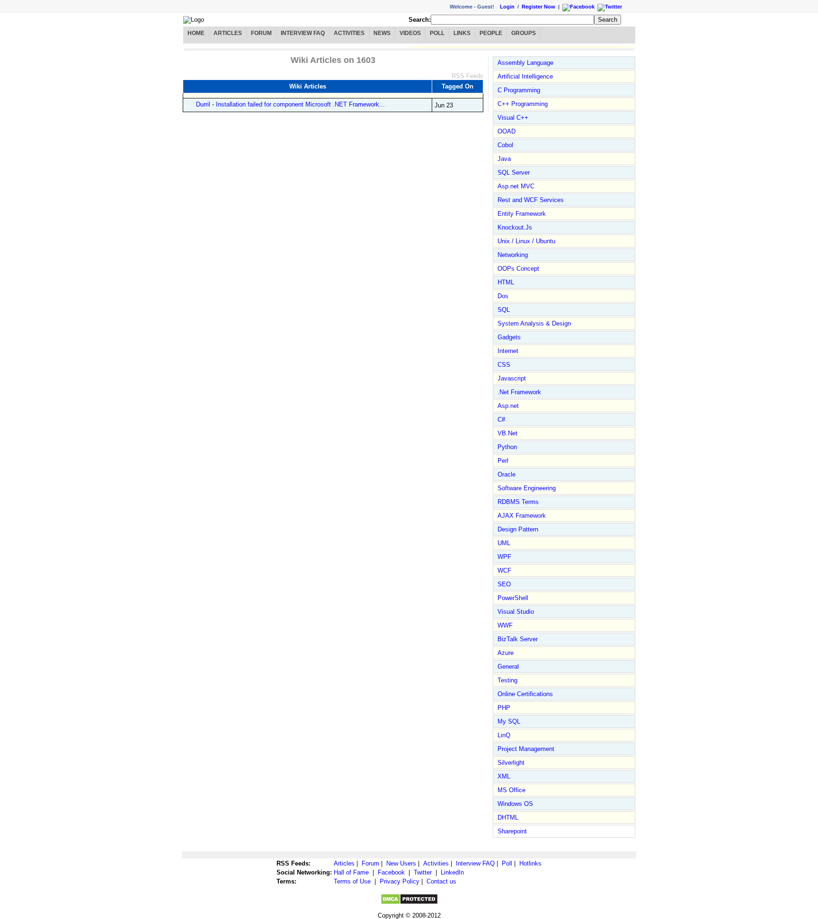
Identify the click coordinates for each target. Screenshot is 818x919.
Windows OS (515, 803)
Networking (513, 254)
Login (507, 6)
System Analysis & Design (534, 323)
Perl (503, 460)
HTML (506, 282)
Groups (523, 33)
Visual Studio (516, 611)
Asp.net (508, 405)
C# (501, 419)
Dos (503, 296)
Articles (227, 33)
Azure (506, 652)
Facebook (391, 872)
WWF (505, 625)
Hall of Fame (351, 872)
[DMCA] (409, 902)
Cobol (505, 145)
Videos (410, 33)
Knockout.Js (515, 227)
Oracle (507, 474)
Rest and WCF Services (531, 199)
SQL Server (514, 172)
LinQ (504, 735)
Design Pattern (518, 529)
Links (462, 33)
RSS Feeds (467, 76)
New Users (401, 863)
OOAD (507, 131)
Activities (349, 33)
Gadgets (509, 337)
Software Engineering (527, 488)
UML (504, 543)
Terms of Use (352, 881)
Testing (507, 680)
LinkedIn (452, 872)
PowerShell (513, 597)
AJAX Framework (522, 515)
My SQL (509, 721)
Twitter (423, 872)
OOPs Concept (518, 268)
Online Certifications (525, 694)
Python (507, 447)
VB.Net (507, 433)
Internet (508, 350)
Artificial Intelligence (525, 76)
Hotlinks (530, 863)
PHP (504, 707)
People (491, 33)
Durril (203, 104)
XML (504, 776)
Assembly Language (525, 62)
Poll (437, 33)
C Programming (519, 90)
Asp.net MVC (516, 186)
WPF (504, 556)
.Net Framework (519, 392)
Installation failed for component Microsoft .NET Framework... (300, 104)
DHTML (508, 817)
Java (504, 158)
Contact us (441, 881)
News (382, 33)
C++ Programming (523, 103)
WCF (504, 570)
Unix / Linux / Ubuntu (526, 241)
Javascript (512, 378)
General (508, 666)
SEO (504, 584)
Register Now (538, 6)
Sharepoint (512, 831)
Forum (261, 33)
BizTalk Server (518, 639)
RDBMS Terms (518, 501)
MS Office (511, 790)
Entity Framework (522, 213)
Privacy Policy (399, 881)
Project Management (526, 748)
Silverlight (511, 762)
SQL (504, 309)
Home (195, 33)
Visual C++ (513, 117)
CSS (504, 364)
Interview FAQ (303, 33)
